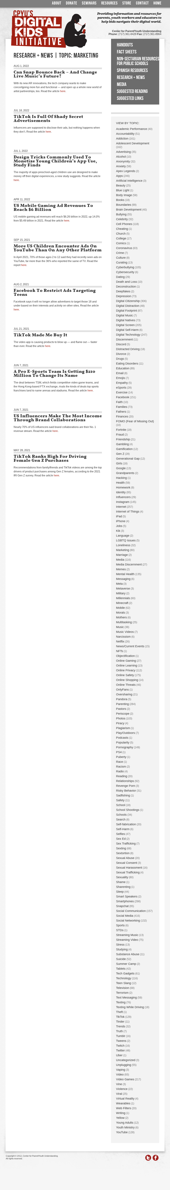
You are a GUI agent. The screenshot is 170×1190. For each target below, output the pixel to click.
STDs (120, 930)
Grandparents (125, 473)
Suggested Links (130, 98)
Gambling (122, 444)
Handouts (125, 45)
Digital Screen (125, 325)
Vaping (120, 1069)
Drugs (120, 358)
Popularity (122, 742)
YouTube (122, 1132)
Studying (122, 949)
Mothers (121, 617)
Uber (119, 1055)
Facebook (122, 397)
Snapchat (122, 906)
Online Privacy (125, 670)
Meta (119, 583)
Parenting (122, 704)
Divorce (121, 354)
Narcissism (123, 636)
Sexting (121, 848)
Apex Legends (125, 171)
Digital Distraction (127, 305)
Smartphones (125, 901)
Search (121, 819)
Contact (142, 3)
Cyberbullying (125, 267)
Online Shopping (127, 680)
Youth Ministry (125, 1127)
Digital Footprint (126, 310)
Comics (121, 243)
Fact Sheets (126, 52)
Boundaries (123, 204)
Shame (121, 882)
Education (122, 368)
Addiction (122, 138)
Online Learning (126, 665)
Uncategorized (125, 1060)
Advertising (123, 151)
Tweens (121, 1040)
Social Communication (131, 911)
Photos (120, 718)
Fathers (121, 411)
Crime (120, 253)
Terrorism (122, 992)
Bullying (121, 214)
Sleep (120, 891)
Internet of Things (127, 511)
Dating (120, 277)
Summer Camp (126, 964)
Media (121, 84)
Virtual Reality (125, 1098)
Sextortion (122, 853)
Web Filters (123, 1108)
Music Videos (125, 631)
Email (120, 373)
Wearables (123, 1103)
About (56, 3)
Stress (120, 944)
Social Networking (128, 920)
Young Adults (124, 1122)
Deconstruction (126, 286)
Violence (122, 1089)
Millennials (123, 598)
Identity (121, 492)
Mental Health (125, 574)
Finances (122, 416)
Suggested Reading (132, 91)
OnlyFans (122, 689)
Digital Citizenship (128, 301)
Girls (119, 463)
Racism (121, 766)
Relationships (125, 781)
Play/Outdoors (125, 733)
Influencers (123, 497)
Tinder (120, 1021)
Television (122, 988)
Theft (119, 1012)
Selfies (120, 834)
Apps (119, 176)
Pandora (121, 699)
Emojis (120, 378)
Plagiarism (123, 728)
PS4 (119, 752)
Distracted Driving (128, 349)
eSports (121, 387)
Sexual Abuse (125, 858)
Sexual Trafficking (128, 872)
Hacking (121, 478)
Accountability (125, 133)
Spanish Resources (132, 71)
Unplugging (123, 1065)
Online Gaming (126, 660)
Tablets (121, 968)
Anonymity (123, 161)
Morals (120, 612)
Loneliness (123, 545)
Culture (121, 257)
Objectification (125, 656)
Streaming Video (127, 939)
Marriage (122, 555)
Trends (120, 1026)
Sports (120, 925)
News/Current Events (130, 646)
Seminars (89, 3)
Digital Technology (128, 334)
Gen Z (120, 453)
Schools (121, 814)
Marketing (122, 550)
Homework (123, 487)
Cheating (122, 228)
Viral (119, 1093)
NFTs (119, 651)
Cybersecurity (125, 272)
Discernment (124, 339)
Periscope (122, 713)
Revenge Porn (125, 785)
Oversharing (124, 694)
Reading (121, 776)
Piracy (120, 723)
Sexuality (122, 877)
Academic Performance (131, 129)
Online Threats (126, 684)
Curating (121, 262)
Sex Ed (121, 838)
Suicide (121, 959)
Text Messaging (126, 997)
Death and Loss (126, 281)
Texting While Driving (130, 1007)
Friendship (123, 439)
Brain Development (128, 209)
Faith (119, 402)
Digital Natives (125, 320)
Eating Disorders (127, 363)
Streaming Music (127, 935)
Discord (121, 344)
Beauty (120, 185)
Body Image (124, 195)
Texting (121, 1002)
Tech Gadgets (125, 973)
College (121, 238)
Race (119, 761)
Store (126, 3)
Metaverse (123, 588)
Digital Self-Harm (127, 330)
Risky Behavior (126, 790)
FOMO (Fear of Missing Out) (135, 421)
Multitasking (124, 622)
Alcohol (121, 156)
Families (121, 407)
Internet (121, 506)
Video (120, 1074)
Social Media (124, 915)
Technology (123, 978)
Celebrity (122, 219)
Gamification (124, 449)
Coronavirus (124, 248)
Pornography (124, 747)
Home (157, 3)
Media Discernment (129, 564)
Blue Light (122, 190)
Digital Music (124, 315)
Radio (120, 771)
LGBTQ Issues (126, 540)
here (62, 91)
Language (122, 535)
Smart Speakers (126, 896)
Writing (120, 1113)
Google (121, 468)
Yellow (120, 1117)
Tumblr (120, 1036)
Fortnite (121, 429)
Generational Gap (128, 458)
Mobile (120, 607)
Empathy (122, 382)
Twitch (120, 1045)
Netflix (120, 641)
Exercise (122, 392)
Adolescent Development (132, 143)
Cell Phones (124, 224)
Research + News (131, 77)
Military (121, 593)
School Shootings (127, 810)
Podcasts (122, 737)
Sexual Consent (126, 862)
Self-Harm (122, 829)
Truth (119, 1031)
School (120, 805)
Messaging (123, 579)
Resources (109, 3)
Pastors (121, 708)
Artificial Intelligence (129, 180)
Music (120, 627)
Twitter (120, 1050)
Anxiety (121, 166)
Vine (119, 1084)
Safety (120, 800)
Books (120, 200)
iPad (119, 516)
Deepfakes (123, 291)
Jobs (119, 526)
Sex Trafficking (126, 843)
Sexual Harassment (129, 867)
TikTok (120, 1016)
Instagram (122, 502)
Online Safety (125, 675)
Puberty (121, 757)
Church (121, 233)
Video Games (125, 1079)
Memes (121, 569)
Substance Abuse (127, 954)
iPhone (120, 521)
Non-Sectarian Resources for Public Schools (138, 61)
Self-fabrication (126, 824)
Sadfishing (123, 795)
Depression (123, 296)
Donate (71, 3)
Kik (118, 530)
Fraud (120, 434)
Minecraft (122, 603)
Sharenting (123, 887)
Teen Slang (123, 983)
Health (120, 482)
